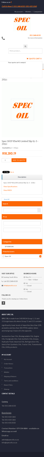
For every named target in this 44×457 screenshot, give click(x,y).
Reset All (6, 199)
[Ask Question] (22, 166)
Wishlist (28, 12)
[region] (22, 177)
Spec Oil (23, 256)
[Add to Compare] (19, 166)
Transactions (8, 368)
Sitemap (6, 389)
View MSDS (7, 190)
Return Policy (8, 385)
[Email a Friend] (25, 166)
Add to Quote (19, 160)
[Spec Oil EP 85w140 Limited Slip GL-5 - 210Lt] (22, 83)
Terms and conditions (11, 381)
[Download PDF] (28, 166)
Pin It (12, 172)
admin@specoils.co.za (10, 439)
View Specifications (10, 186)
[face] (11, 2)
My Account (8, 359)
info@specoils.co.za (10, 285)
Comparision (38, 12)
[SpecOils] (22, 24)
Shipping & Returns (10, 376)
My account (19, 12)
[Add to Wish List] (16, 166)
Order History (8, 364)
